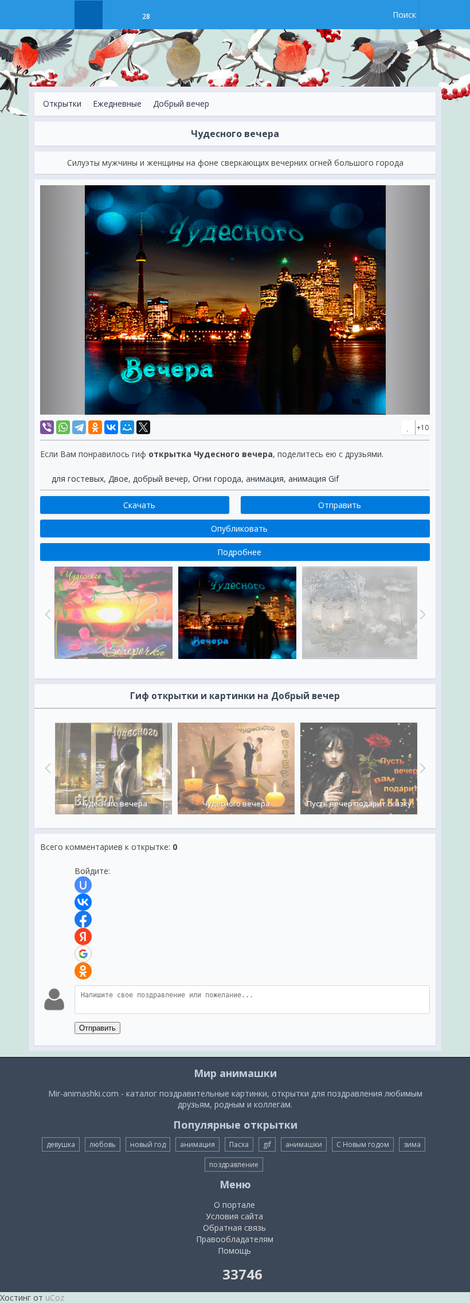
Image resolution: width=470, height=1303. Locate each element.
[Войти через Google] (83, 953)
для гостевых (78, 478)
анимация (265, 478)
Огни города (217, 478)
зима (412, 1144)
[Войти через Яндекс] (83, 936)
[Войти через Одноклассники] (83, 971)
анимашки (303, 1144)
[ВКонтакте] (111, 427)
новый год (148, 1144)
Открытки (62, 103)
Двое (118, 478)
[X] (143, 427)
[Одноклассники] (95, 427)
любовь (102, 1144)
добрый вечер (160, 478)
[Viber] (47, 427)
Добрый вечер (181, 103)
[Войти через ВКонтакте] (83, 902)
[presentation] (46, 768)
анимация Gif (313, 478)
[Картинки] (117, 15)
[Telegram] (79, 427)
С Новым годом (362, 1144)
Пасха (239, 1144)
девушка (60, 1144)
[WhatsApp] (63, 427)
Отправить (97, 1028)
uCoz (54, 1297)
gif (267, 1144)
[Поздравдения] (174, 15)
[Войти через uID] (83, 885)
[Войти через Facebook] (83, 919)
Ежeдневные (117, 103)
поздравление (233, 1164)
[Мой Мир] (127, 427)
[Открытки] (89, 15)
